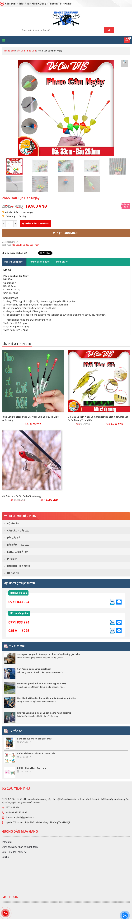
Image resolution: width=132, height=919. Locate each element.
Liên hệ (5, 857)
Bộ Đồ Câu (13, 523)
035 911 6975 (18, 631)
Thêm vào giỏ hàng (36, 223)
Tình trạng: (10, 216)
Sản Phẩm (34, 245)
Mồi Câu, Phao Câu (26, 50)
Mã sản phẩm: (12, 212)
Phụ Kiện (12, 559)
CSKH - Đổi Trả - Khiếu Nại (14, 852)
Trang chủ (9, 50)
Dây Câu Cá (13, 537)
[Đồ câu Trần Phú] (66, 18)
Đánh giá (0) (62, 261)
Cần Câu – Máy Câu (18, 530)
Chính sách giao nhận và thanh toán (20, 847)
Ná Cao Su (13, 573)
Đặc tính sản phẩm (13, 261)
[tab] (14, 262)
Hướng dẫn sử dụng (40, 261)
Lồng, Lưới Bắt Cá (17, 552)
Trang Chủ (7, 842)
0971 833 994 (18, 602)
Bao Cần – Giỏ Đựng (18, 566)
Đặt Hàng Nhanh (67, 233)
